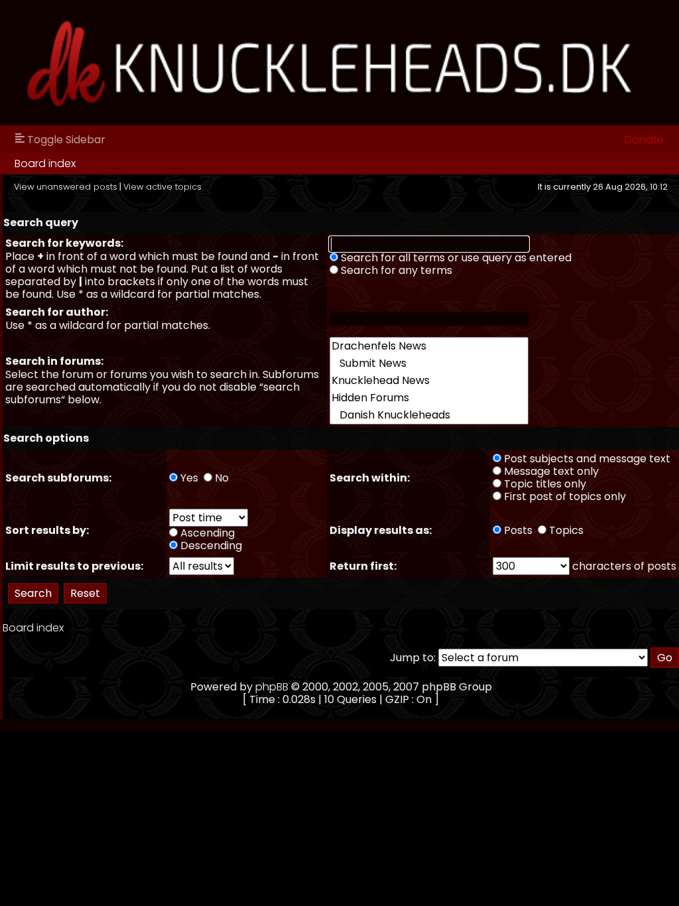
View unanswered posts (65, 186)
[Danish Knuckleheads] (429, 415)
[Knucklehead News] (429, 380)
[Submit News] (429, 363)
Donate (644, 139)
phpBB (271, 686)
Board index (45, 163)
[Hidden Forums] (429, 398)
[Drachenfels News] (429, 346)
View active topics (162, 186)
